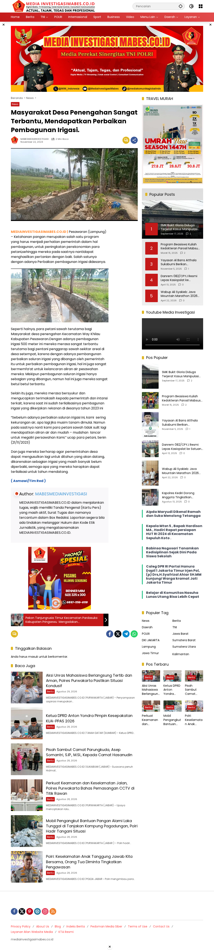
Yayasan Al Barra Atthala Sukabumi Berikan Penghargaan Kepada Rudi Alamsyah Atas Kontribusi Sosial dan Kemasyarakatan (180, 262)
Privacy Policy (21, 926)
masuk (33, 657)
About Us (42, 926)
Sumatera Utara (184, 647)
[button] (180, 6)
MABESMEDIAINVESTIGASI (34, 139)
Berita (50, 691)
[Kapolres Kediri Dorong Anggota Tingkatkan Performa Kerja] (150, 497)
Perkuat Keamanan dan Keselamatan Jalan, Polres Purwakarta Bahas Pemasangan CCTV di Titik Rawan (90, 788)
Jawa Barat (180, 634)
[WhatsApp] (134, 633)
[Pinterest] (29, 911)
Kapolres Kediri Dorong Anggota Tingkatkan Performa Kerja (178, 495)
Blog (58, 926)
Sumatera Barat (184, 640)
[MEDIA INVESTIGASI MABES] (54, 6)
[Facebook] (109, 633)
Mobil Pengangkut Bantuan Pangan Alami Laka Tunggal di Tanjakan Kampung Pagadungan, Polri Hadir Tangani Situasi (92, 826)
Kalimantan (180, 654)
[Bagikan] (134, 140)
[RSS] (53, 911)
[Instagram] (45, 911)
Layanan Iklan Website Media (32, 932)
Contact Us (161, 926)
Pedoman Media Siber (106, 926)
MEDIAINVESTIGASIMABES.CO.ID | (39, 231)
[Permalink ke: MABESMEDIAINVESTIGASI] (15, 140)
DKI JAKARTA (150, 640)
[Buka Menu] (200, 6)
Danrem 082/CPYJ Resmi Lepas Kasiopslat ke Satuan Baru (179, 278)
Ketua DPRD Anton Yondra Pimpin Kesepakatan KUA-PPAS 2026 (172, 690)
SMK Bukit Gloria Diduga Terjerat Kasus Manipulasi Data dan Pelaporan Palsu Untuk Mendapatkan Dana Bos (181, 374)
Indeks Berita (75, 926)
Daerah (147, 627)
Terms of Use (137, 926)
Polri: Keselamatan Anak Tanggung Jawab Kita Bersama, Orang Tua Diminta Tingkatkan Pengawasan (89, 861)
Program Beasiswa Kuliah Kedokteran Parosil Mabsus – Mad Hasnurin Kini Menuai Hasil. (180, 246)
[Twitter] (117, 633)
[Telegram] (126, 633)
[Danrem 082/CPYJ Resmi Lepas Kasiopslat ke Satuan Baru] (150, 448)
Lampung (149, 647)
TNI (174, 627)
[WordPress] (37, 911)
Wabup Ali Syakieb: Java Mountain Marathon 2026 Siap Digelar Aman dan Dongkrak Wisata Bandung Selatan (180, 294)
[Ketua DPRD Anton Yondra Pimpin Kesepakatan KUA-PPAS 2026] (27, 723)
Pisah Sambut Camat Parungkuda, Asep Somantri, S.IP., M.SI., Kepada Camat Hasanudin (89, 752)
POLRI (146, 634)
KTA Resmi (66, 932)
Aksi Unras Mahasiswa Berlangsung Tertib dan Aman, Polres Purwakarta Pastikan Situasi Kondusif (89, 680)
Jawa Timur (150, 653)
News (15, 104)
